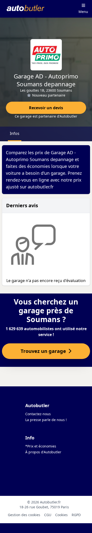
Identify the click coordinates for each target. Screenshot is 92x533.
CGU (47, 514)
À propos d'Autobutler (43, 452)
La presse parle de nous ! (46, 419)
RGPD (76, 514)
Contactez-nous (38, 414)
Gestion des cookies (24, 514)
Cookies (61, 514)
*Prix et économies (40, 446)
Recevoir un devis (46, 107)
